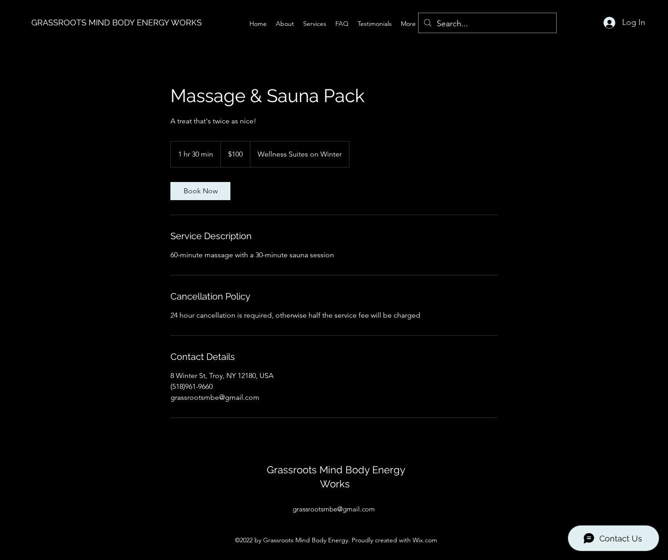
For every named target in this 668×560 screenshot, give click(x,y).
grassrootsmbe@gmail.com (334, 509)
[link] (200, 191)
